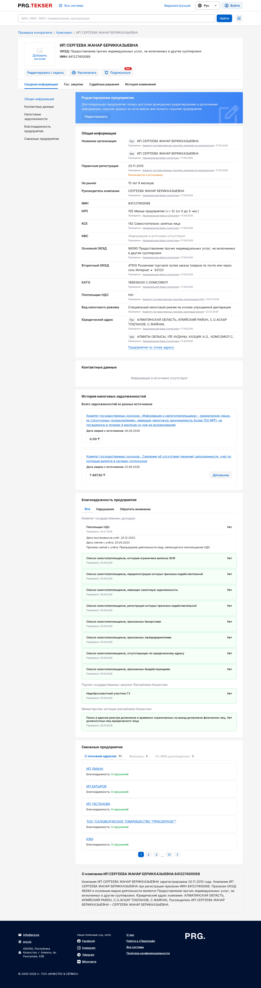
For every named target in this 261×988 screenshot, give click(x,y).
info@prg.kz (31, 934)
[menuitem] (44, 99)
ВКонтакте (89, 961)
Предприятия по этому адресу (151, 347)
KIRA (89, 839)
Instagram (89, 947)
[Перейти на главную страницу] (35, 5)
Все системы (135, 947)
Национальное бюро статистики (161, 157)
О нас (130, 934)
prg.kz (27, 941)
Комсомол (64, 32)
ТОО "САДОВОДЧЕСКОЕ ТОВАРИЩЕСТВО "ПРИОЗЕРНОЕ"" (131, 821)
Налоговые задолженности (35, 116)
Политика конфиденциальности (148, 953)
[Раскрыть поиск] (239, 18)
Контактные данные (39, 107)
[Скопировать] (234, 143)
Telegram (88, 954)
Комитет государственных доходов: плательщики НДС (173, 299)
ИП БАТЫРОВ (96, 786)
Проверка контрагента (35, 32)
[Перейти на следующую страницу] (177, 854)
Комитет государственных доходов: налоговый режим (173, 311)
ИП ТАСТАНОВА (98, 804)
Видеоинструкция (177, 5)
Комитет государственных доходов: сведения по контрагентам (178, 145)
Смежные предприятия (41, 139)
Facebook (88, 941)
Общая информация (39, 99)
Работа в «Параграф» (140, 941)
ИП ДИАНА (94, 769)
